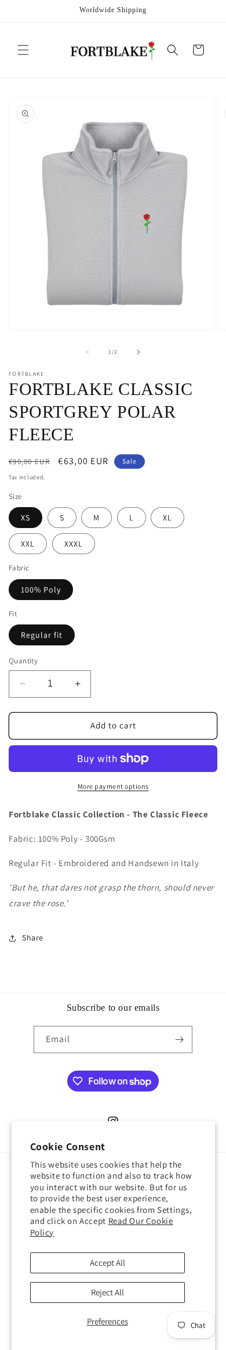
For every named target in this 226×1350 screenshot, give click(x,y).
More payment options (113, 786)
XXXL (73, 543)
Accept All (107, 1262)
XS (25, 517)
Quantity (23, 661)
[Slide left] (87, 352)
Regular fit (42, 635)
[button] (23, 50)
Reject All (107, 1292)
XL (167, 517)
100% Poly (41, 589)
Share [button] (32, 937)
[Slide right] (138, 352)
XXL (28, 543)
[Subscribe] (179, 1039)
